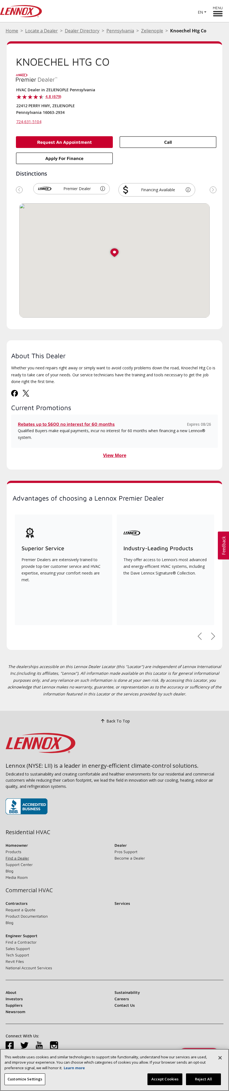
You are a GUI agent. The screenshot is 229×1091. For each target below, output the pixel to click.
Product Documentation (27, 916)
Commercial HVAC (29, 890)
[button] (102, 189)
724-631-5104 (28, 121)
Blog (9, 871)
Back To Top (118, 721)
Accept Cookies (165, 1079)
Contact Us (125, 1005)
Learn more (74, 1067)
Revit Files (15, 961)
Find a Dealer (17, 858)
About (11, 992)
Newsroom (15, 1011)
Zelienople (152, 31)
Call (168, 142)
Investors (14, 998)
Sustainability (127, 992)
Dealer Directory (82, 31)
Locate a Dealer (41, 31)
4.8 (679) (53, 96)
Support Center (19, 864)
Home (12, 31)
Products (13, 851)
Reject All (203, 1079)
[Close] (220, 1058)
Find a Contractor (21, 942)
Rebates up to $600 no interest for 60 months (66, 424)
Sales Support (18, 948)
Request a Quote (20, 909)
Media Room (17, 877)
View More (114, 455)
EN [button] (200, 12)
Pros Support (126, 851)
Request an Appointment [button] (64, 142)
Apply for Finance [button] (64, 158)
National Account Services (29, 967)
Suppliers (14, 1005)
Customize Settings (25, 1079)
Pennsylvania (120, 31)
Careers (122, 998)
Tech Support (17, 955)
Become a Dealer (130, 858)
